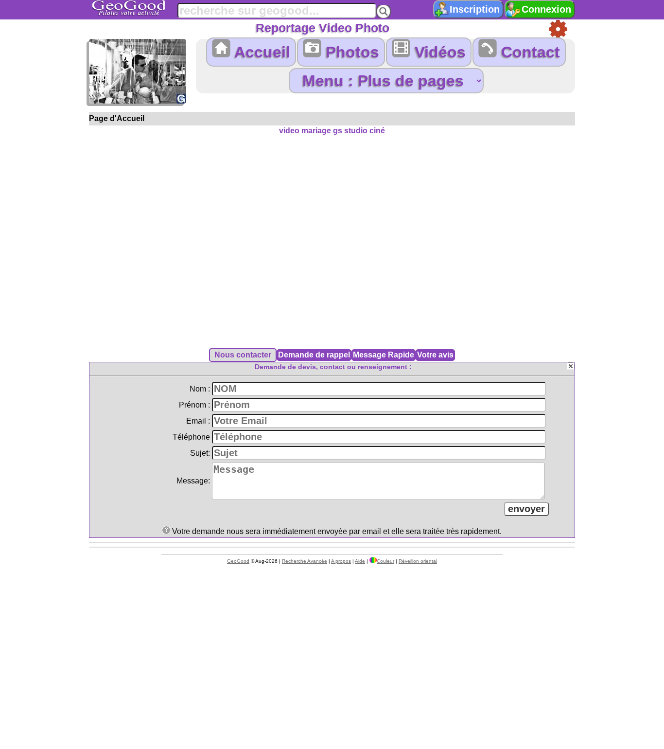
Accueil (260, 52)
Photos (350, 52)
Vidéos (438, 52)
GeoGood (238, 561)
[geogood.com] (141, 8)
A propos (341, 561)
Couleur (385, 561)
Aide (360, 561)
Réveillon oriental (418, 561)
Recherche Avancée (304, 561)
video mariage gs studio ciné (332, 130)
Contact (528, 52)
